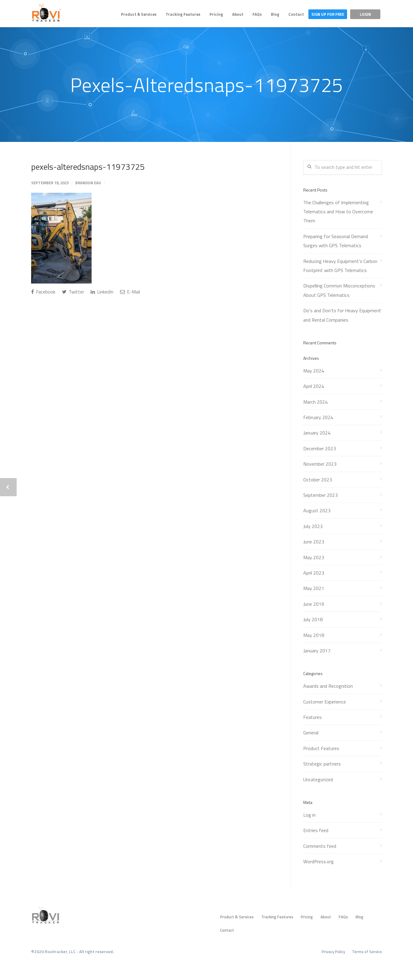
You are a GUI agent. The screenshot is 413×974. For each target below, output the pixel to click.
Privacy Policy (333, 952)
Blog (275, 14)
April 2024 (313, 386)
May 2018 (313, 635)
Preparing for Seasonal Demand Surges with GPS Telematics (335, 241)
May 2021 (313, 588)
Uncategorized (318, 779)
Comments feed (319, 846)
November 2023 (320, 463)
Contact (296, 14)
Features (312, 717)
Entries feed (315, 830)
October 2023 (317, 479)
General (310, 732)
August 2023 (316, 510)
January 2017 (316, 650)
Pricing (216, 14)
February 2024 (318, 417)
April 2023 (313, 572)
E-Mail (133, 291)
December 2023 (319, 448)
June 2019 (313, 604)
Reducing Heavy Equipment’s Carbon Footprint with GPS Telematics (340, 265)
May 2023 (313, 557)
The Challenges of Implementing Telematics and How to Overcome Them (338, 212)
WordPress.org (318, 861)
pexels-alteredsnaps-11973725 (88, 166)
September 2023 (320, 495)
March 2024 (315, 401)
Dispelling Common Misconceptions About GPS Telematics (339, 290)
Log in (309, 814)
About (237, 14)
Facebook (45, 291)
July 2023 (313, 526)
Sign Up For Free (327, 14)
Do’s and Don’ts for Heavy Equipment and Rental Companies (342, 315)
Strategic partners (322, 763)
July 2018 (313, 619)
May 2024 (313, 370)
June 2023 (313, 541)
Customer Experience (324, 701)
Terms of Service (367, 952)
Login (365, 14)
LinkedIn (104, 291)
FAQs (257, 14)
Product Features (321, 748)
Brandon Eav (88, 183)
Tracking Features (183, 14)
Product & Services (139, 14)
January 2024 (316, 432)
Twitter (75, 291)
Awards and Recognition (328, 686)
